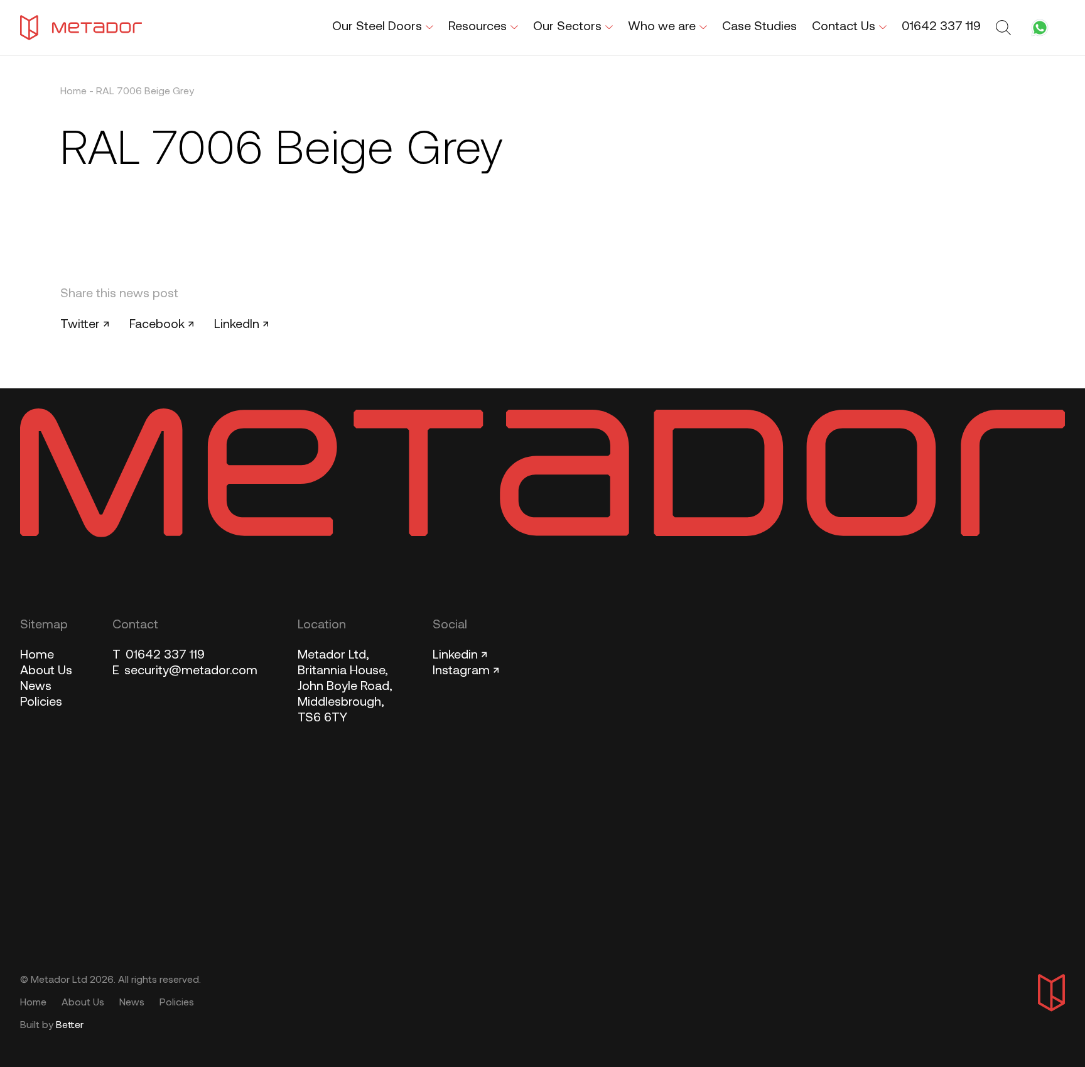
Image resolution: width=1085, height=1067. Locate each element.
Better (70, 1025)
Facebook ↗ (161, 325)
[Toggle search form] (1005, 27)
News (35, 687)
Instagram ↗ (466, 671)
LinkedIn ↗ (241, 325)
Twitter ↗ (84, 325)
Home (73, 92)
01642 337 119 (158, 655)
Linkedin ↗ (460, 655)
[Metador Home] (81, 28)
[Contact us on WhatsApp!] (1040, 28)
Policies (41, 702)
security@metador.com (184, 671)
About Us (46, 671)
